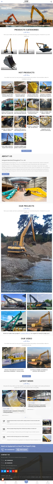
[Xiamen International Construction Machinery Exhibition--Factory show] (14, 357)
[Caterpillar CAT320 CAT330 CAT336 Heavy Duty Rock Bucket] (46, 127)
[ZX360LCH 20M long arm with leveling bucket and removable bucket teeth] (20, 127)
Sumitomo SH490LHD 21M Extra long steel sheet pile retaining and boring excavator (20, 112)
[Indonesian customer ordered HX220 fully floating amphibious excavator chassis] (20, 93)
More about (5, 174)
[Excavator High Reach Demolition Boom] (26, 46)
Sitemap (3, 475)
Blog (7, 475)
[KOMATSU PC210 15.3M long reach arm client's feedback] (47, 440)
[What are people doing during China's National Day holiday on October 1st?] (46, 430)
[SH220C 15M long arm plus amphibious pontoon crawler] (39, 321)
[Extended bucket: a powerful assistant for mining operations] (16, 402)
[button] (25, 24)
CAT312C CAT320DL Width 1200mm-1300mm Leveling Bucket (7, 130)
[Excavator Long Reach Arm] (9, 46)
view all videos (26, 376)
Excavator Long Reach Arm (9, 51)
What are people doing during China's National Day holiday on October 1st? (21, 428)
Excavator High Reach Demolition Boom (26, 51)
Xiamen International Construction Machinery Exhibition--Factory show (14, 370)
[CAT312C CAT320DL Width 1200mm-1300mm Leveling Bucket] (7, 127)
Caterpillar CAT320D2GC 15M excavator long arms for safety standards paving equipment (45, 95)
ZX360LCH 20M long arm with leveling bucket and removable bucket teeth (20, 130)
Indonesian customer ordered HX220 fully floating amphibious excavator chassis (20, 95)
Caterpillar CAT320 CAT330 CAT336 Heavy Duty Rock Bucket (45, 130)
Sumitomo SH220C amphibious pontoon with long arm (39, 370)
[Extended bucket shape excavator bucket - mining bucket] (33, 110)
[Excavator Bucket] (9, 62)
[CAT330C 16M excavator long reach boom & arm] (26, 254)
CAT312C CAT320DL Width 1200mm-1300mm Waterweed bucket (45, 112)
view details (8, 415)
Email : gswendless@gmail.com (10, 465)
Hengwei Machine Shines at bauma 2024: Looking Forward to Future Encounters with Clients (23, 421)
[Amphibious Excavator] (44, 46)
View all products (26, 150)
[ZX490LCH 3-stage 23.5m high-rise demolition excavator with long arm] (33, 124)
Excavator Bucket (9, 68)
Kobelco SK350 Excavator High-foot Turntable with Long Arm (7, 112)
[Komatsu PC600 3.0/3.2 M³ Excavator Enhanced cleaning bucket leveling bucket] (33, 93)
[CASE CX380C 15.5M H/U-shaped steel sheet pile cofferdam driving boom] (7, 144)
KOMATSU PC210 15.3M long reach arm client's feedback (18, 436)
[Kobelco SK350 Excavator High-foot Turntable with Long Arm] (7, 110)
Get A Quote (23, 450)
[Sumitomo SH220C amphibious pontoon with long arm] (39, 357)
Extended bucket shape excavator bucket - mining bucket (32, 112)
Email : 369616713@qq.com (9, 468)
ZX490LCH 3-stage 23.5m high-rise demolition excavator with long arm (33, 127)
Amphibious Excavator (44, 52)
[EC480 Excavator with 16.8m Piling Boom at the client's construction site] (13, 302)
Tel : (8, 460)
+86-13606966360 (9, 450)
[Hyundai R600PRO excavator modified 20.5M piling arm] (39, 302)
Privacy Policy (45, 477)
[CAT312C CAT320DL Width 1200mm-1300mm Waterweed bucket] (46, 110)
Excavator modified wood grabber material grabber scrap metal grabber (20, 147)
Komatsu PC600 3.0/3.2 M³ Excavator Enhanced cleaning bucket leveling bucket (33, 95)
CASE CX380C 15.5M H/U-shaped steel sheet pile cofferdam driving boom (7, 147)
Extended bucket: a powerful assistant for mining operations (16, 411)
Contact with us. (25, 333)
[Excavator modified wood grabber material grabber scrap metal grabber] (20, 144)
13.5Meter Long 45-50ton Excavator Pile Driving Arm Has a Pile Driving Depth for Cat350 (7, 95)
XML (9, 475)
